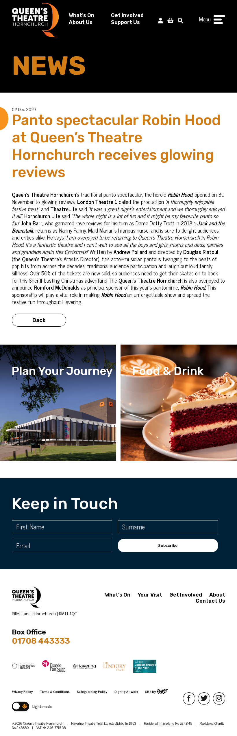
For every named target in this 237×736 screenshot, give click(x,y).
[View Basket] (170, 20)
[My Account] (160, 20)
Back (39, 320)
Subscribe (167, 545)
